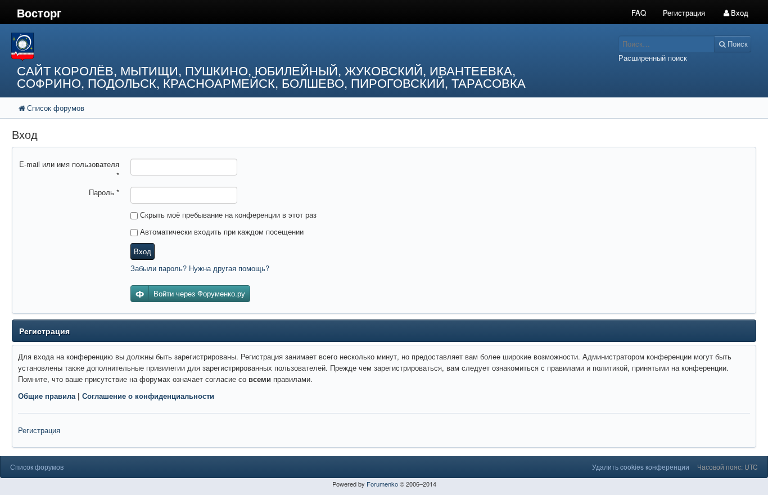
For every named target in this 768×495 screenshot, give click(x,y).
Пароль (104, 192)
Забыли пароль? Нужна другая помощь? (199, 268)
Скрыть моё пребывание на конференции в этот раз (227, 214)
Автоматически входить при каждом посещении (221, 231)
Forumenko (382, 483)
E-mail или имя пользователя (69, 170)
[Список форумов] (287, 47)
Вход (142, 251)
